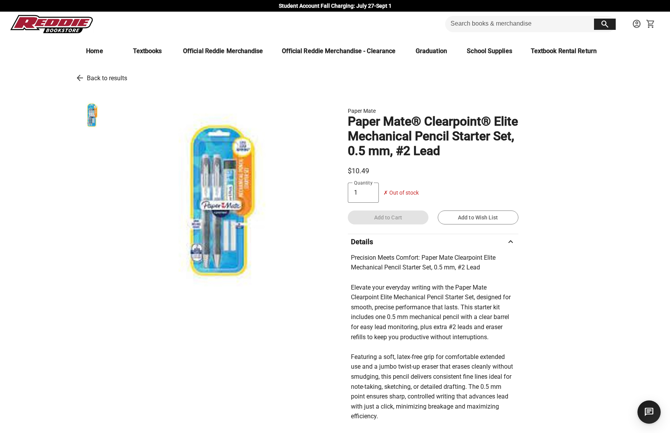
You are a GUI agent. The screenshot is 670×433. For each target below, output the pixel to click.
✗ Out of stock (401, 193)
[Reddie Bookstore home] (51, 24)
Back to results (107, 78)
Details (433, 241)
